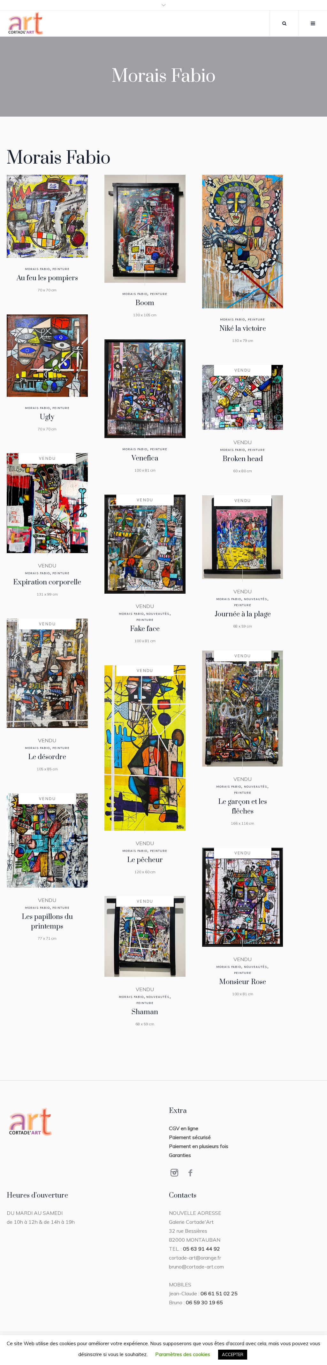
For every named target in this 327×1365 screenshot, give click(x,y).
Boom (144, 303)
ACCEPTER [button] (232, 1354)
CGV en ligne (183, 1128)
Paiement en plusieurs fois (198, 1146)
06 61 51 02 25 (219, 1293)
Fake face (145, 629)
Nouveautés (158, 614)
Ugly (47, 417)
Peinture (61, 269)
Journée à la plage (243, 614)
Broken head (243, 459)
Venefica (145, 458)
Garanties (180, 1155)
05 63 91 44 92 (201, 1248)
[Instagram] (174, 1172)
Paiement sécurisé (190, 1137)
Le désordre (47, 757)
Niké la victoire (242, 328)
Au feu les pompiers (47, 278)
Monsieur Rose (242, 982)
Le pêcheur (145, 860)
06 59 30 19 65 (204, 1302)
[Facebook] (190, 1172)
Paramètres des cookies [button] (182, 1354)
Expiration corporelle (47, 582)
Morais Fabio (37, 269)
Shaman (145, 1012)
